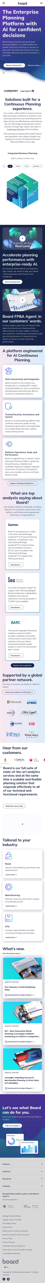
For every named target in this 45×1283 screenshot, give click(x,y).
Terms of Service (9, 1242)
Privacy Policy (8, 1238)
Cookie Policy (7, 1227)
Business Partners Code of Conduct (16, 1235)
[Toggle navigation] (41, 3)
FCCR (26, 166)
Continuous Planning (15, 129)
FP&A (18, 166)
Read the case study (14, 806)
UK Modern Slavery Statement (14, 1246)
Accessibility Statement (11, 1253)
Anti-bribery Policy (9, 1223)
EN (5, 1267)
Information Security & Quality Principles (17, 1250)
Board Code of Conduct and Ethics (15, 1231)
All (10, 166)
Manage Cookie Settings (12, 1216)
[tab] (20, 760)
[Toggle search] (3, 3)
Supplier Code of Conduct (12, 1220)
